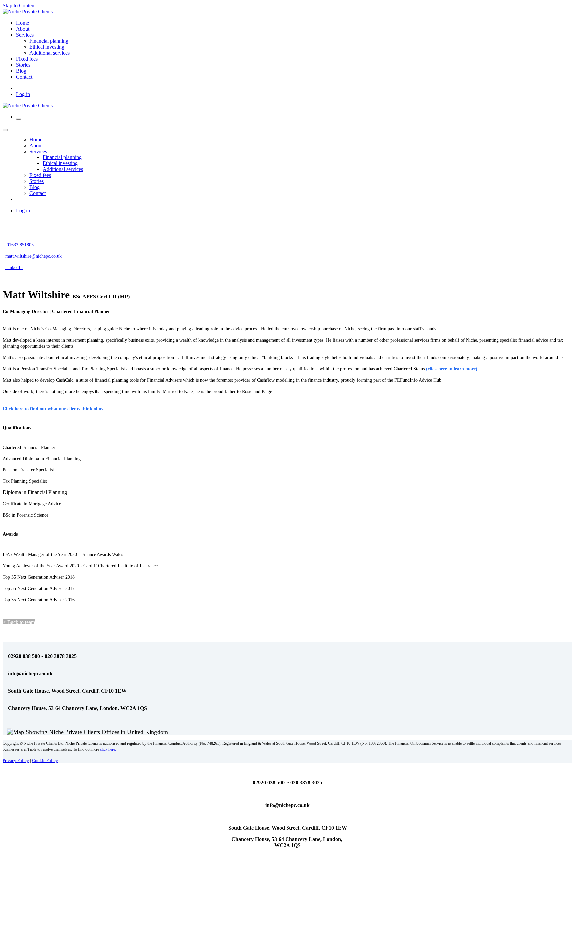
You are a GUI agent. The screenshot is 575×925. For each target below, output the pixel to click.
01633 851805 (20, 244)
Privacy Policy (16, 760)
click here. (108, 749)
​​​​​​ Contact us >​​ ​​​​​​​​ (57, 622)
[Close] (5, 130)
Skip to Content (19, 5)
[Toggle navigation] (18, 119)
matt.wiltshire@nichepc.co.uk (33, 256)
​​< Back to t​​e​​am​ (19, 622)
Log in (23, 94)
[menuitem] (22, 23)
